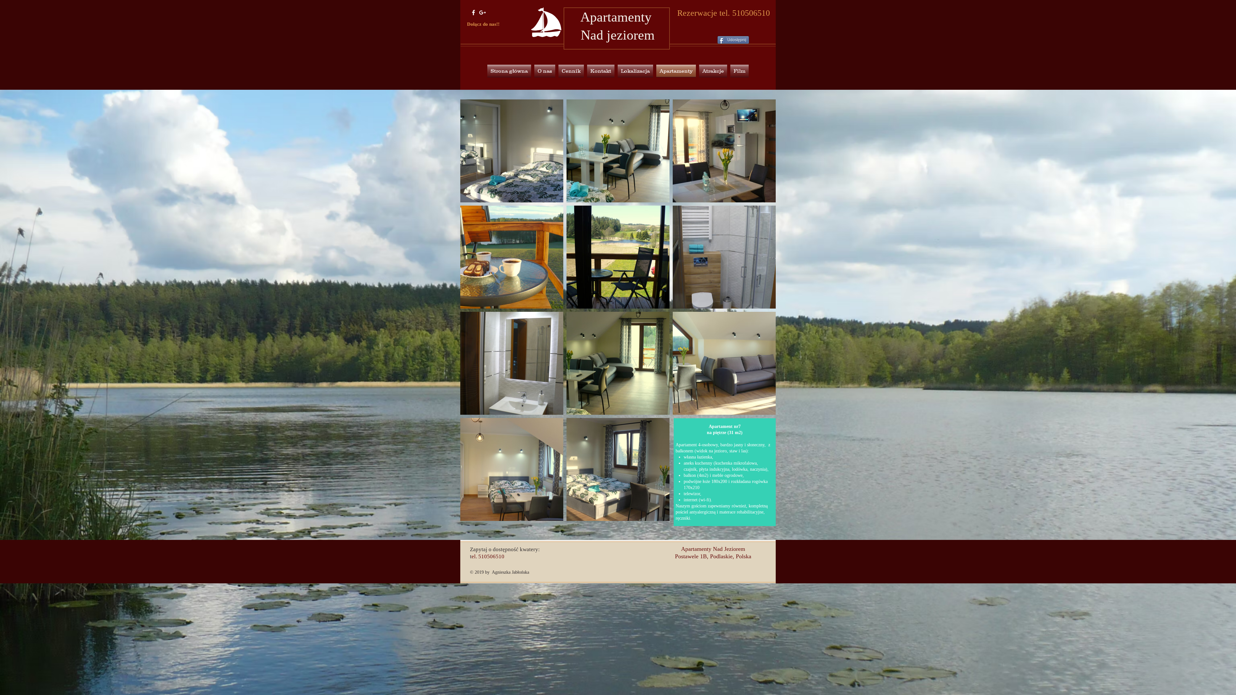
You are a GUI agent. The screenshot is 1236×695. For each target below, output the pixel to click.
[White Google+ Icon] (482, 12)
